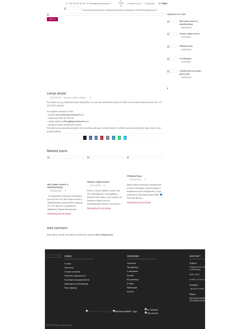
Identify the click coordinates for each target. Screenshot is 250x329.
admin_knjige (79, 97)
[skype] (124, 137)
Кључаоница (126, 10)
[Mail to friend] (108, 137)
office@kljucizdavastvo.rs (76, 121)
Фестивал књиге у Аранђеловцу (57, 186)
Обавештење (134, 175)
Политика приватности (75, 276)
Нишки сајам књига (98, 181)
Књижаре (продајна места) (76, 280)
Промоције (144, 10)
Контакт (153, 10)
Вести (52, 19)
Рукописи (68, 268)
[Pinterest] (102, 137)
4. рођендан (185, 58)
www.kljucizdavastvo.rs (72, 115)
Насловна (86, 10)
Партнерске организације (76, 284)
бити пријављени (104, 234)
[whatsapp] (119, 137)
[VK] (96, 137)
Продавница (96, 10)
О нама (136, 10)
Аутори (117, 10)
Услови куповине (72, 272)
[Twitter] (161, 3)
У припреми (108, 10)
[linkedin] (114, 137)
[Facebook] (159, 3)
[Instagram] (163, 3)
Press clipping (70, 288)
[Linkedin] (165, 3)
